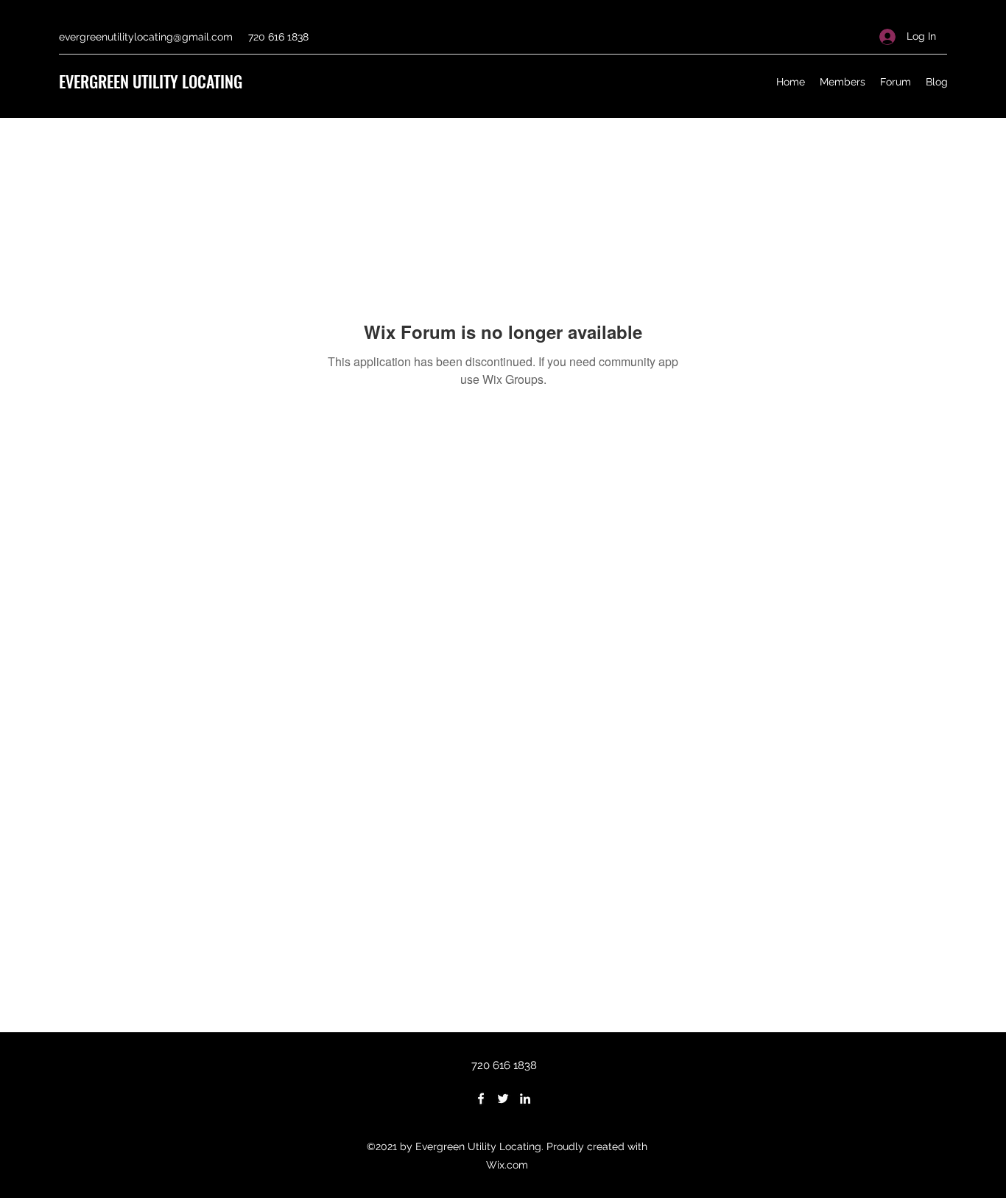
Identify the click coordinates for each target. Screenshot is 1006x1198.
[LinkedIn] (525, 1098)
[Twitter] (503, 1098)
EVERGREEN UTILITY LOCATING (150, 81)
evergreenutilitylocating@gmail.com (146, 37)
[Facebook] (481, 1098)
